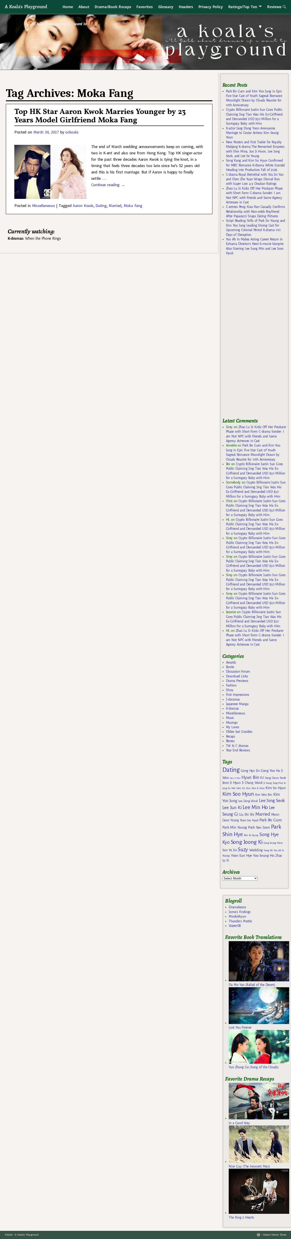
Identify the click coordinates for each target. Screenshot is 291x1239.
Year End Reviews (238, 750)
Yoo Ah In (279, 850)
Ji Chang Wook (252, 783)
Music (230, 718)
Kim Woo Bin (263, 794)
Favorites (144, 6)
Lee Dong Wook (248, 801)
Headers (186, 6)
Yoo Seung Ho (263, 855)
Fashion (231, 685)
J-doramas (233, 699)
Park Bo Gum (270, 820)
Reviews (274, 6)
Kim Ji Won (258, 788)
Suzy (243, 849)
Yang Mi (268, 850)
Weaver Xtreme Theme (274, 1234)
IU (261, 778)
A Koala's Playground (26, 6)
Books (230, 667)
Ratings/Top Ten (242, 6)
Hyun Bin (250, 777)
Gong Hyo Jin (250, 771)
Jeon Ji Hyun (231, 783)
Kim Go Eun (243, 788)
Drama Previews (237, 681)
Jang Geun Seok (275, 778)
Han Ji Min (235, 778)
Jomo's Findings (240, 912)
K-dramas (232, 708)
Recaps (230, 736)
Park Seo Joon (259, 827)
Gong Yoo (268, 771)
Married (115, 205)
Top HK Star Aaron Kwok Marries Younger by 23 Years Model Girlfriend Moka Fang (100, 116)
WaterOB (235, 926)
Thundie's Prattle (240, 921)
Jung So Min (228, 788)
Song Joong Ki (247, 842)
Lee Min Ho (255, 807)
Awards (231, 662)
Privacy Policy (210, 6)
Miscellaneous (43, 205)
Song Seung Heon (273, 843)
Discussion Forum (238, 671)
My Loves (232, 727)
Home (68, 6)
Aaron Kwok (83, 205)
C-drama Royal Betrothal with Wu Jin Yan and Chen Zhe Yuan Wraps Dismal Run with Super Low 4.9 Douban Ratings (254, 179)
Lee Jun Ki (232, 807)
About (83, 6)
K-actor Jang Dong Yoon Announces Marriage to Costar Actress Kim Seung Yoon (252, 132)
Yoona (226, 855)
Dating (100, 205)
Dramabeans (237, 907)
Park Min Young (234, 827)
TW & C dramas (237, 746)
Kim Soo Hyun (238, 794)
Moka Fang (133, 205)
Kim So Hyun (276, 788)
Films (229, 690)
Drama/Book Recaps (113, 6)
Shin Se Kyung (251, 835)
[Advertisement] (256, 338)
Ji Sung (267, 783)
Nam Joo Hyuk (249, 820)
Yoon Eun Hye (241, 855)
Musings (232, 722)
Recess (230, 741)
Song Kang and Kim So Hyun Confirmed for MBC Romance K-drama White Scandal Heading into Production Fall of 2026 (255, 165)
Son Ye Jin (229, 850)
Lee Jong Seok (272, 800)
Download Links (237, 676)
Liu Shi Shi (246, 814)
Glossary (165, 6)
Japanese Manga (237, 704)
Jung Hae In (279, 783)
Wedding (256, 850)
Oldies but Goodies (239, 731)
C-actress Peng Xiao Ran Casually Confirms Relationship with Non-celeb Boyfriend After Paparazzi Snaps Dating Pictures (255, 211)
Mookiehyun (237, 916)
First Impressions (237, 694)
